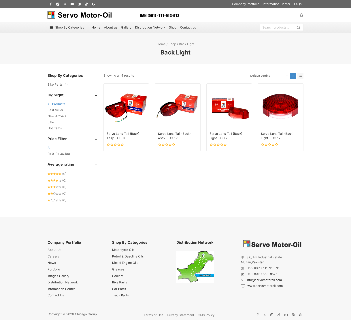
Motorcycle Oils (123, 250)
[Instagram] (58, 4)
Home (96, 27)
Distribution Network (150, 27)
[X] (265, 315)
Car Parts (119, 289)
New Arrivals (57, 116)
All (49, 148)
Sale (51, 122)
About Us (54, 250)
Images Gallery (58, 276)
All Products (56, 104)
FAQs (298, 4)
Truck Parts (120, 295)
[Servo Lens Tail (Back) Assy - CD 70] (126, 106)
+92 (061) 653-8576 (262, 274)
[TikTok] (86, 4)
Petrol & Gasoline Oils (128, 256)
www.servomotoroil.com (264, 286)
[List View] (300, 76)
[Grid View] (293, 76)
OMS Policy (206, 315)
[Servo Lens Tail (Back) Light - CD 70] (229, 106)
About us (110, 27)
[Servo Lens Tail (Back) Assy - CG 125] (177, 106)
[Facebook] (51, 4)
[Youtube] (72, 4)
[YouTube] (286, 315)
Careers (53, 256)
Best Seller (55, 110)
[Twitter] (65, 4)
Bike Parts (58, 84)
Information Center (276, 4)
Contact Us (56, 295)
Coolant (117, 276)
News (52, 263)
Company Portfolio (245, 4)
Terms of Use (153, 315)
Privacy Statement (180, 315)
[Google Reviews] (93, 4)
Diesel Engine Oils (125, 263)
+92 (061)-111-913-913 (264, 268)
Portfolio (54, 269)
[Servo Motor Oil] (80, 15)
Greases (118, 269)
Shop (172, 27)
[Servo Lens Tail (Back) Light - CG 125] (280, 106)
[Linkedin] (293, 315)
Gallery (126, 27)
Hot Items (55, 128)
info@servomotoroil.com (264, 280)
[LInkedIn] (79, 4)
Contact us (188, 27)
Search (299, 28)
